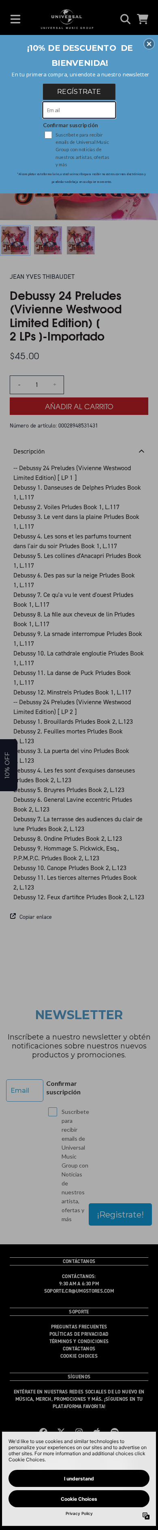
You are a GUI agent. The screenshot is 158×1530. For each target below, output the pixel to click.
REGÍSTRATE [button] (79, 91)
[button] (149, 44)
